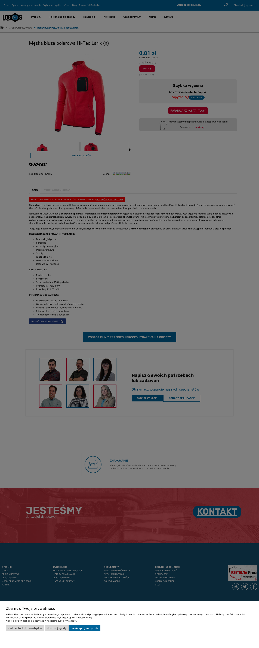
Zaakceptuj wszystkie (85, 628)
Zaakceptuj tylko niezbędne (25, 628)
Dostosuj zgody (56, 628)
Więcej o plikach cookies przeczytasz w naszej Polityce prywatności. (41, 620)
